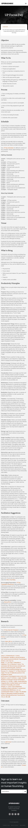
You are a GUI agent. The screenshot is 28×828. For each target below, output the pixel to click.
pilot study (8, 742)
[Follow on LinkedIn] (15, 814)
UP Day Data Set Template (11, 630)
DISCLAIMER (22, 825)
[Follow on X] (12, 814)
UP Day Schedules (9, 148)
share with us (8, 641)
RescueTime (7, 602)
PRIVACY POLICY (14, 825)
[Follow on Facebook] (10, 814)
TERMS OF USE (6, 825)
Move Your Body (10, 579)
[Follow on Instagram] (18, 814)
